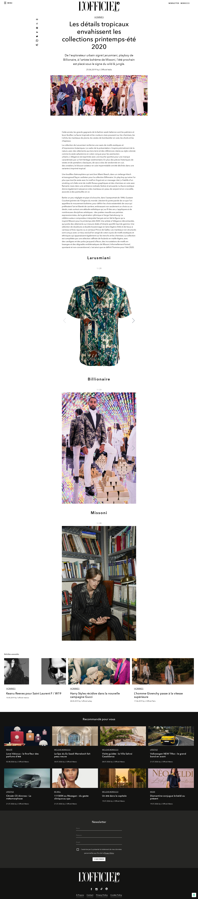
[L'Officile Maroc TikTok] (101, 889)
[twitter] (37, 37)
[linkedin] (37, 32)
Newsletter (174, 3)
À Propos (80, 895)
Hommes (99, 17)
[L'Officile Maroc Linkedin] (106, 889)
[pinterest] (37, 28)
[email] (37, 20)
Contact (90, 895)
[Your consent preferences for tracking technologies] (194, 895)
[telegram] (37, 45)
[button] (133, 320)
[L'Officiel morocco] (99, 6)
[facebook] (37, 24)
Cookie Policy (116, 895)
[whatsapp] (37, 41)
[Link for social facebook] (91, 889)
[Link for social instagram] (96, 889)
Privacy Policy (109, 853)
